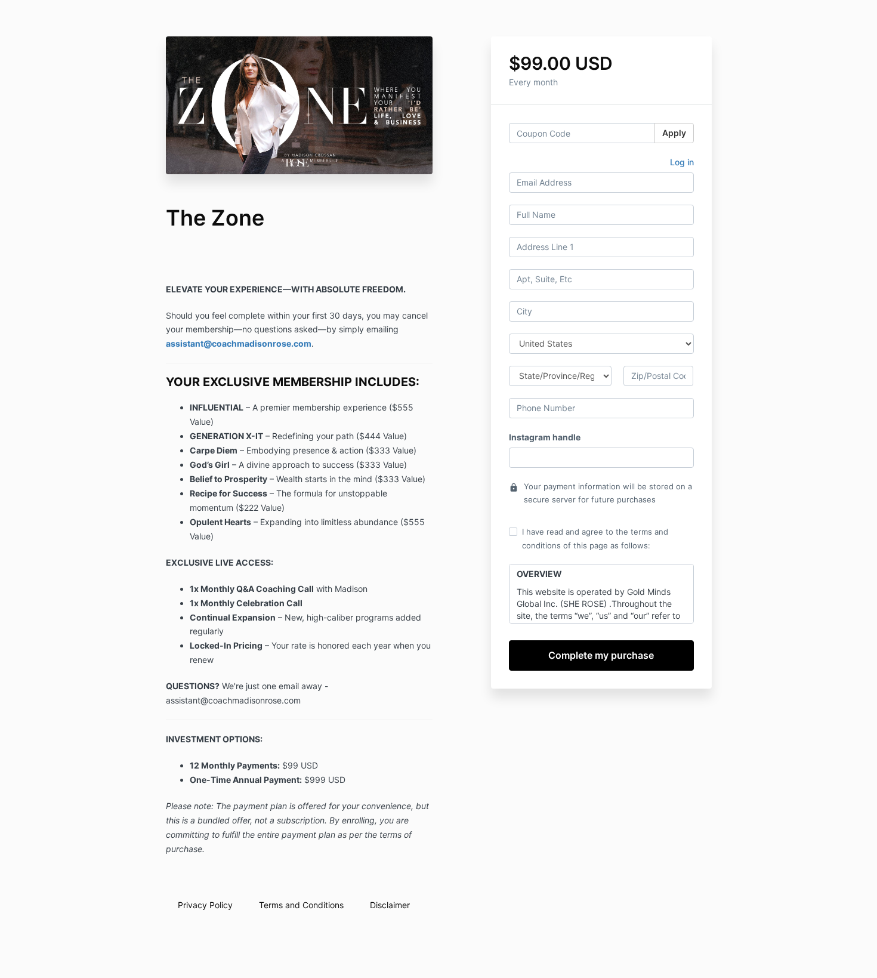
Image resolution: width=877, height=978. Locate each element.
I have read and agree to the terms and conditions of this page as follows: (595, 538)
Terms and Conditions (301, 905)
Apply (674, 133)
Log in (682, 162)
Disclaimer (390, 905)
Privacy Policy (205, 905)
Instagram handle (544, 437)
